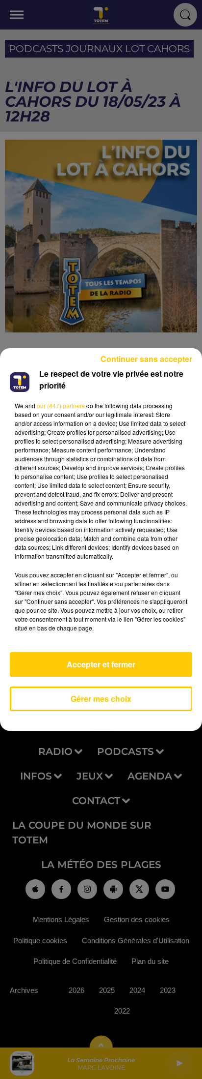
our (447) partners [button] (61, 405)
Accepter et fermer (101, 664)
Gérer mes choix (101, 698)
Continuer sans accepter (146, 358)
